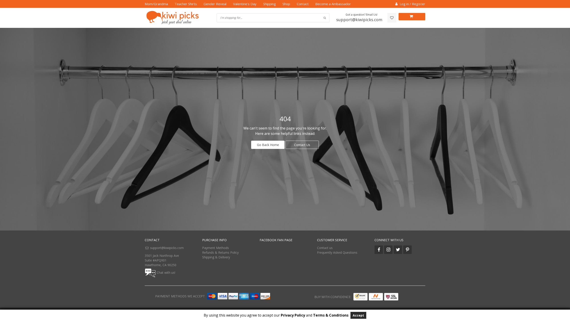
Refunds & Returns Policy (220, 252)
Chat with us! (166, 272)
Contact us (325, 248)
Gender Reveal (215, 4)
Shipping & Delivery (216, 257)
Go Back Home (268, 145)
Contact (303, 4)
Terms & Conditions (330, 315)
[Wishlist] (391, 18)
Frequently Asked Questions (337, 252)
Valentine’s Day (244, 4)
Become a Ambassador (333, 4)
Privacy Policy (293, 315)
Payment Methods (215, 248)
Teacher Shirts (186, 4)
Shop (286, 4)
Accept (358, 315)
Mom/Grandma (156, 4)
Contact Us (302, 145)
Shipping (269, 4)
